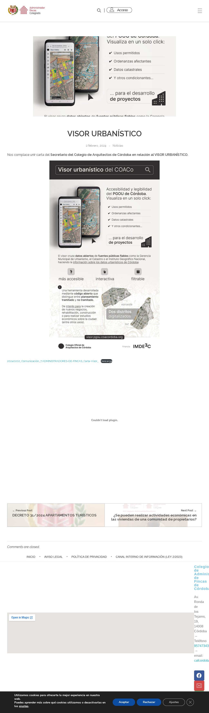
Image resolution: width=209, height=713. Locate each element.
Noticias (118, 145)
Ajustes (174, 702)
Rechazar (149, 702)
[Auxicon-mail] (199, 686)
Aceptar (124, 702)
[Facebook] (199, 675)
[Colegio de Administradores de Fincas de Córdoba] (26, 10)
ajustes (23, 706)
